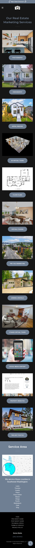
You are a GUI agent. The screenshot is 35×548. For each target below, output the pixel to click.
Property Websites (17, 401)
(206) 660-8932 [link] (17, 537)
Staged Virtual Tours (17, 332)
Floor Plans (17, 195)
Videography (17, 92)
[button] (3, 7)
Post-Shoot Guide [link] (17, 521)
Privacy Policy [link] (17, 527)
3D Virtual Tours (17, 160)
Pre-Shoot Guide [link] (17, 519)
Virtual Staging (17, 229)
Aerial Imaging (17, 126)
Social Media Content (17, 366)
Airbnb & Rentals (17, 298)
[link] (17, 7)
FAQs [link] (17, 517)
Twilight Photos (17, 435)
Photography (17, 57)
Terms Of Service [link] (17, 525)
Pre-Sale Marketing (17, 263)
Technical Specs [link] (17, 523)
